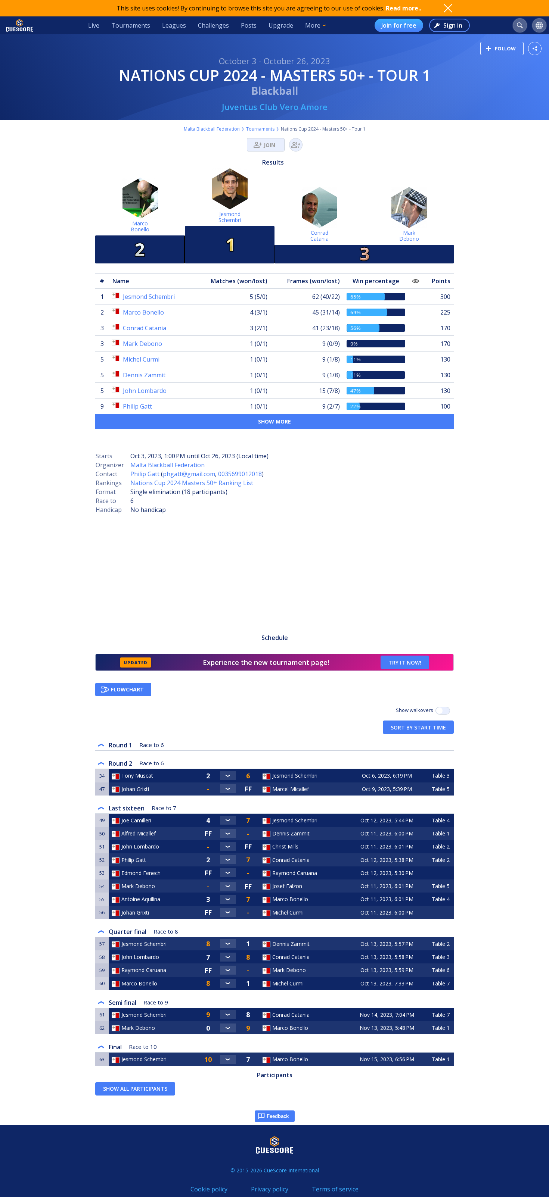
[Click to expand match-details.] (228, 775)
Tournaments (130, 25)
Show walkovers (415, 710)
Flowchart (127, 689)
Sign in (452, 25)
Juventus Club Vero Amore (275, 106)
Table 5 (441, 789)
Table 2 (441, 846)
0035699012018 (240, 474)
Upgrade (281, 25)
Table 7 (441, 983)
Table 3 (441, 775)
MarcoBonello (140, 226)
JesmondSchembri (229, 217)
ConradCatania (319, 235)
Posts (249, 25)
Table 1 (441, 833)
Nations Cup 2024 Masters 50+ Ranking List (191, 483)
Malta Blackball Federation (212, 129)
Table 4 (441, 820)
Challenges (213, 25)
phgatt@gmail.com (189, 474)
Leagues (174, 25)
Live (93, 25)
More (312, 25)
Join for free (398, 25)
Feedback (278, 1116)
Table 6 (441, 969)
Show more (274, 421)
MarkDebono (409, 235)
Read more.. (403, 8)
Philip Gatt (144, 474)
